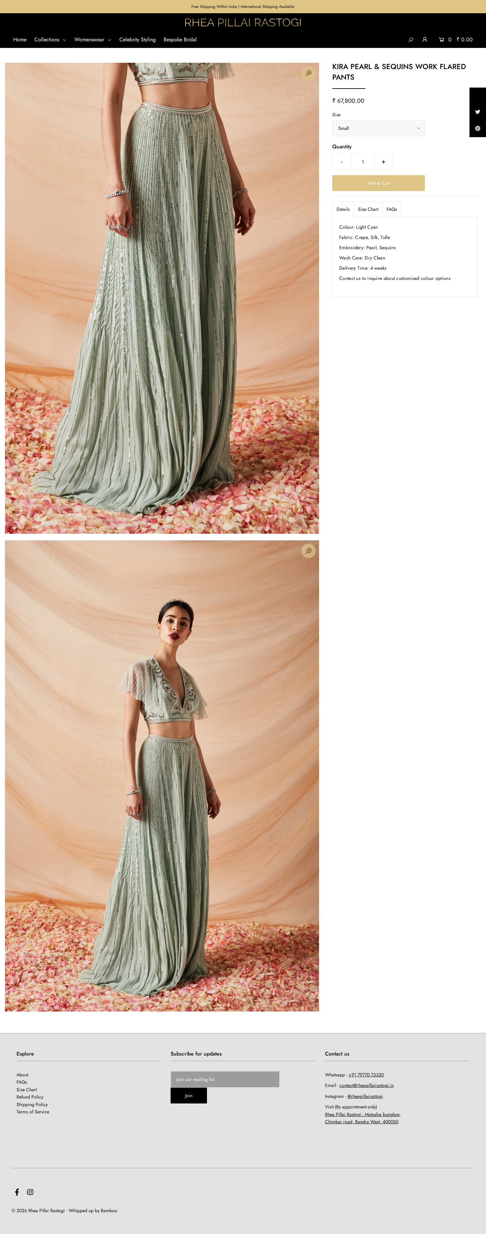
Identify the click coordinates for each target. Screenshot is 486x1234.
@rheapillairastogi (365, 1096)
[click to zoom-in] (308, 73)
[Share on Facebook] (477, 96)
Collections (47, 39)
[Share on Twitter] (477, 112)
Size (336, 114)
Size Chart (368, 209)
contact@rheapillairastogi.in (367, 1085)
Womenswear (90, 39)
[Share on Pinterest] (477, 129)
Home (19, 39)
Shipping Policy (32, 1104)
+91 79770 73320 (366, 1074)
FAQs (391, 209)
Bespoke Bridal (180, 39)
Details (343, 209)
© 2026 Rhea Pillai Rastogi (38, 1210)
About (22, 1074)
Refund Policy (30, 1097)
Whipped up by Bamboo (93, 1210)
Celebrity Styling (137, 39)
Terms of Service (33, 1111)
